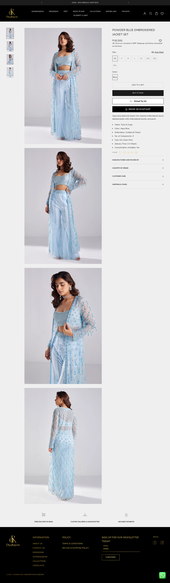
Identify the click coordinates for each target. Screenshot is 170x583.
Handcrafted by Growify (34, 575)
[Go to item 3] (10, 59)
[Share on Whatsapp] (128, 152)
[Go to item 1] (10, 33)
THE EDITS (125, 11)
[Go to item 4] (10, 72)
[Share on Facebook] (120, 152)
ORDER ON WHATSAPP (139, 109)
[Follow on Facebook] (154, 542)
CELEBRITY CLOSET (80, 15)
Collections (39, 561)
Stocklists (38, 565)
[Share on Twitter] (124, 152)
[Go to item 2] (10, 46)
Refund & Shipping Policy (75, 548)
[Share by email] (136, 152)
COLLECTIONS (95, 11)
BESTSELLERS (111, 11)
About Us (37, 543)
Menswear (38, 552)
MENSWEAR (53, 11)
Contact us (39, 548)
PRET (66, 11)
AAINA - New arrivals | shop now (85, 3)
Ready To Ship (78, 11)
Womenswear (40, 556)
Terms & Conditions (72, 543)
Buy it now (138, 93)
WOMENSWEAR (37, 11)
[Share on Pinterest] (132, 152)
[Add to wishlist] (160, 40)
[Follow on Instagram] (162, 542)
